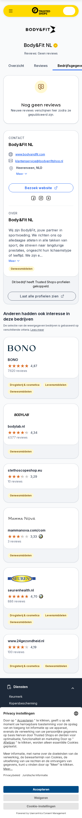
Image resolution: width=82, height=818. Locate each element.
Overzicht (16, 66)
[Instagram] (41, 198)
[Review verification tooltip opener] (55, 45)
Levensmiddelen (55, 384)
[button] (11, 11)
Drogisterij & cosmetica (24, 384)
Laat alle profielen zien (39, 296)
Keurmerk (15, 696)
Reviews (41, 66)
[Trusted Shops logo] (41, 11)
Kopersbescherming (23, 703)
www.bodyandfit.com (30, 154)
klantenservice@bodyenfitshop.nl (39, 161)
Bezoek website (38, 188)
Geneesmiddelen (21, 268)
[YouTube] (48, 198)
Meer (19, 173)
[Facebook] (33, 198)
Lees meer (37, 329)
